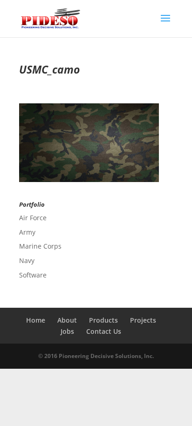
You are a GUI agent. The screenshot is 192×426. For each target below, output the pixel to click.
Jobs (67, 331)
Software (33, 274)
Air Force (33, 217)
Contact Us (103, 331)
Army (27, 232)
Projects (143, 320)
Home (35, 320)
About (67, 320)
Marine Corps (40, 246)
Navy (26, 260)
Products (103, 320)
